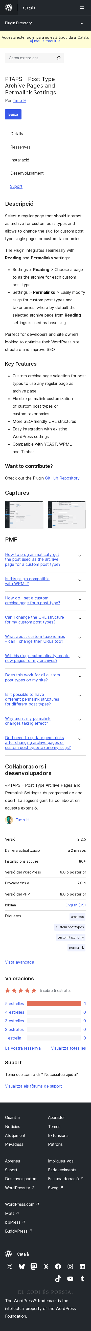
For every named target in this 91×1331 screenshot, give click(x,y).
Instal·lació (19, 159)
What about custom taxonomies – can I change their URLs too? (35, 639)
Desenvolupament (27, 173)
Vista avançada (19, 962)
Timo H (19, 100)
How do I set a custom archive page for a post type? (32, 600)
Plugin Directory (18, 23)
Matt (12, 1213)
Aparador (56, 1117)
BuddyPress (19, 1231)
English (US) (76, 905)
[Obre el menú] (83, 7)
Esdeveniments (62, 1169)
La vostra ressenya (23, 1048)
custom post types (70, 927)
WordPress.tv (20, 1187)
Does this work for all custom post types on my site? (32, 677)
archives (77, 917)
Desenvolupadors (21, 1178)
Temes (54, 1126)
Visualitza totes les (68, 1048)
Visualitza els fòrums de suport (33, 1086)
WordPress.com (22, 1204)
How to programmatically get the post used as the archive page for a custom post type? (32, 559)
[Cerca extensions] (59, 58)
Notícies (12, 1126)
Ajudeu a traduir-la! (45, 41)
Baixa (13, 114)
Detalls (16, 133)
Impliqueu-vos (61, 1160)
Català (23, 1254)
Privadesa (14, 1144)
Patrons (55, 1144)
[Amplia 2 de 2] (79, 507)
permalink (76, 947)
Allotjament (15, 1135)
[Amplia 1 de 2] (36, 507)
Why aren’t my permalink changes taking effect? (28, 721)
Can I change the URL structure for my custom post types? (34, 620)
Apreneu (12, 1160)
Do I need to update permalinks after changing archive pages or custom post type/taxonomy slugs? (38, 742)
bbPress (15, 1222)
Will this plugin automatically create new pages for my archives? (37, 658)
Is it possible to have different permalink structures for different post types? (32, 699)
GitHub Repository (62, 478)
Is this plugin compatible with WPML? (27, 581)
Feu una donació (66, 1178)
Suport (16, 186)
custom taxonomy (70, 937)
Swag (55, 1187)
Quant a (12, 1117)
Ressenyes (20, 147)
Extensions (58, 1135)
